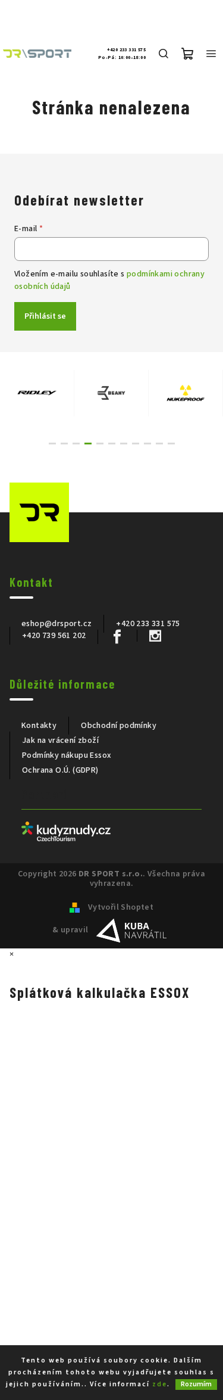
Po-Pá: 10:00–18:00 (122, 57)
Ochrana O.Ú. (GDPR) (60, 770)
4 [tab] (88, 443)
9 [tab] (147, 443)
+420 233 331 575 (126, 50)
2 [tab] (64, 443)
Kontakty (38, 726)
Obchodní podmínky (118, 726)
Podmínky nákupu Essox (66, 755)
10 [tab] (159, 443)
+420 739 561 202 (54, 636)
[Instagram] (155, 636)
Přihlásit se (45, 316)
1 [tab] (52, 443)
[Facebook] (117, 637)
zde (159, 1384)
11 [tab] (171, 443)
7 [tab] (123, 443)
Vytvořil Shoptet (120, 907)
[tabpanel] (37, 393)
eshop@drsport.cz (56, 624)
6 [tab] (111, 443)
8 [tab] (135, 443)
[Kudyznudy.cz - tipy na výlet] (66, 831)
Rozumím (196, 1384)
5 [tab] (99, 443)
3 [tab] (76, 443)
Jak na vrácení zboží (60, 740)
